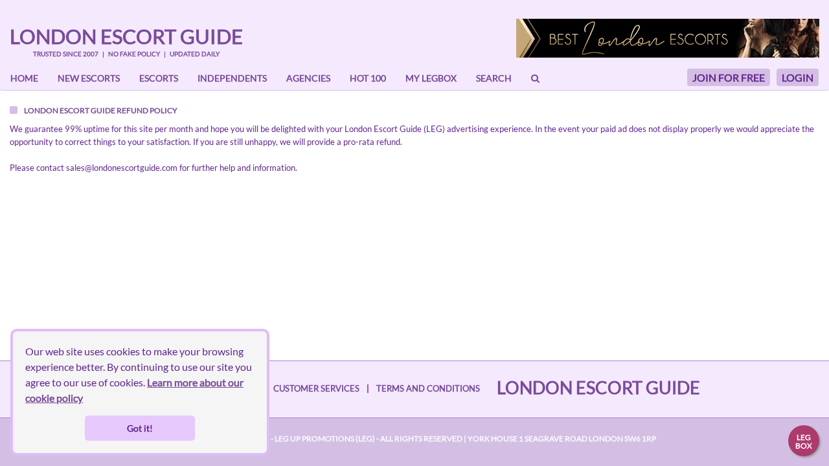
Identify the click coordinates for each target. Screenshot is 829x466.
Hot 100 (368, 77)
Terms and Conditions (428, 388)
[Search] (535, 78)
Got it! (140, 428)
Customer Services (316, 388)
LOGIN (797, 77)
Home (24, 77)
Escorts (158, 77)
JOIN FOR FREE (728, 77)
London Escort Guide (126, 36)
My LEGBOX (431, 77)
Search (494, 77)
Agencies (308, 77)
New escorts (89, 77)
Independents (232, 77)
